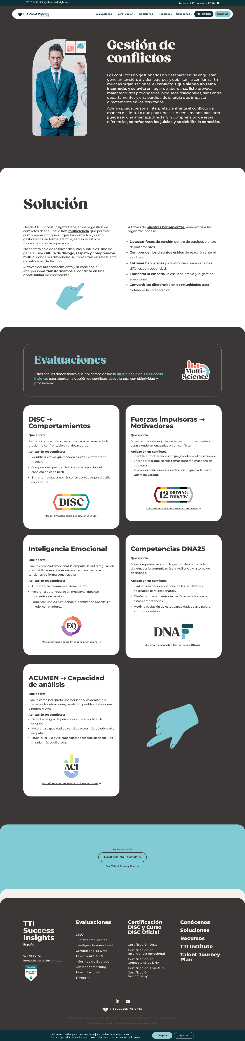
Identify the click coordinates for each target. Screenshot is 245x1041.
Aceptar (162, 1035)
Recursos (164, 14)
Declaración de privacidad (99, 1023)
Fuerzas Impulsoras (91, 940)
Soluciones (146, 14)
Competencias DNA (91, 950)
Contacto (222, 14)
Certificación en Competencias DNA (143, 960)
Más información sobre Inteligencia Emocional (70, 641)
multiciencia (78, 231)
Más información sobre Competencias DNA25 (172, 644)
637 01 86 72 (32, 2)
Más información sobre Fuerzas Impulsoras (172, 508)
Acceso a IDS (204, 3)
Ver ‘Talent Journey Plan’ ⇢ (122, 866)
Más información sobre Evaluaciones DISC (70, 515)
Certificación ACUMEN (146, 968)
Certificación (125, 14)
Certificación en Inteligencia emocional (146, 951)
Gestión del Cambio (122, 857)
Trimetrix (83, 977)
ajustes (139, 1037)
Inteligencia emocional (94, 945)
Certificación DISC (142, 944)
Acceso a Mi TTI (187, 3)
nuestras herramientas (166, 227)
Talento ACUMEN (89, 956)
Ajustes (184, 1035)
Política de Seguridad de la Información (132, 1023)
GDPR (155, 1023)
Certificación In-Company (138, 974)
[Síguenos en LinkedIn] (121, 1001)
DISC (79, 934)
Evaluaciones (103, 14)
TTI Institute (203, 14)
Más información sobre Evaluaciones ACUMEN (70, 783)
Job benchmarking (91, 967)
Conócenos (183, 14)
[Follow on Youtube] (131, 1001)
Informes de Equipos (92, 961)
